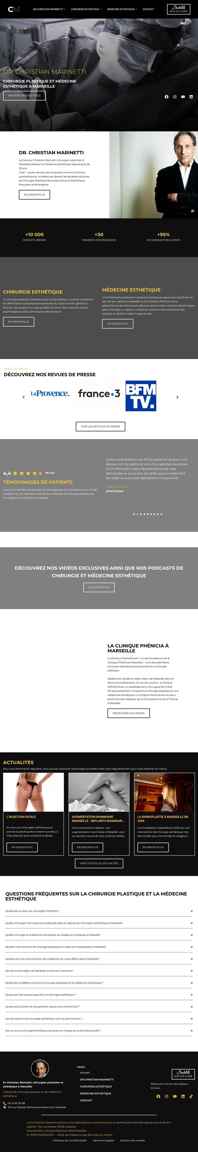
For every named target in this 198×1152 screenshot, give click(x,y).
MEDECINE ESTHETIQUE (120, 9)
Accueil (85, 1072)
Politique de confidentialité (70, 1140)
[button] (24, 397)
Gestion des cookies (132, 1140)
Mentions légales (103, 1140)
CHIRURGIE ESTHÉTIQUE (85, 9)
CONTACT (148, 9)
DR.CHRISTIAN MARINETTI (48, 9)
